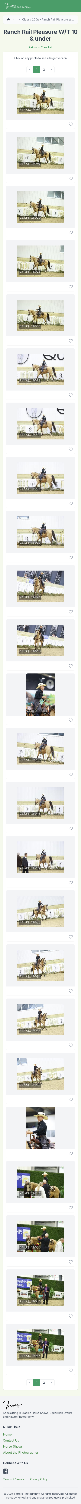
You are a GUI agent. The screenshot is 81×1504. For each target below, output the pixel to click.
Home (7, 1434)
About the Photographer (20, 1452)
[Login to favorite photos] (70, 124)
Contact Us (11, 1440)
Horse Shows (13, 1446)
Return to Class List (40, 47)
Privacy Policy (38, 1479)
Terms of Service (13, 1479)
